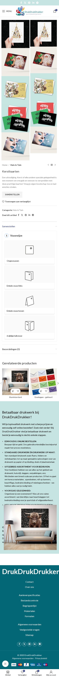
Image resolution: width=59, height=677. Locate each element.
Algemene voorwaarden (29, 624)
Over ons (29, 587)
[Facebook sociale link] (21, 3)
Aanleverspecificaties (29, 595)
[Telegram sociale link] (37, 3)
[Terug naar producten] (51, 165)
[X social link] (25, 3)
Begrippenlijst (30, 605)
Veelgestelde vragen (30, 629)
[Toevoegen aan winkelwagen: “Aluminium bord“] (12, 391)
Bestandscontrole (29, 600)
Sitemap (29, 635)
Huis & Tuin (15, 165)
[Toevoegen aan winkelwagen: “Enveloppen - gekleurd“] (41, 391)
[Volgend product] (55, 165)
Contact (29, 581)
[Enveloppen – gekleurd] (43, 381)
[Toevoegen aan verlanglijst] (17, 391)
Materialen (29, 611)
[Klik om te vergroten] (5, 664)
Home (4, 165)
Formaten (29, 616)
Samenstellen (12, 194)
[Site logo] (29, 11)
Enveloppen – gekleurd (43, 397)
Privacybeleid (41, 658)
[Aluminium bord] (15, 381)
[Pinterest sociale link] (29, 3)
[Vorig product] (48, 165)
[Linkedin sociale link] (33, 3)
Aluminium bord (15, 397)
